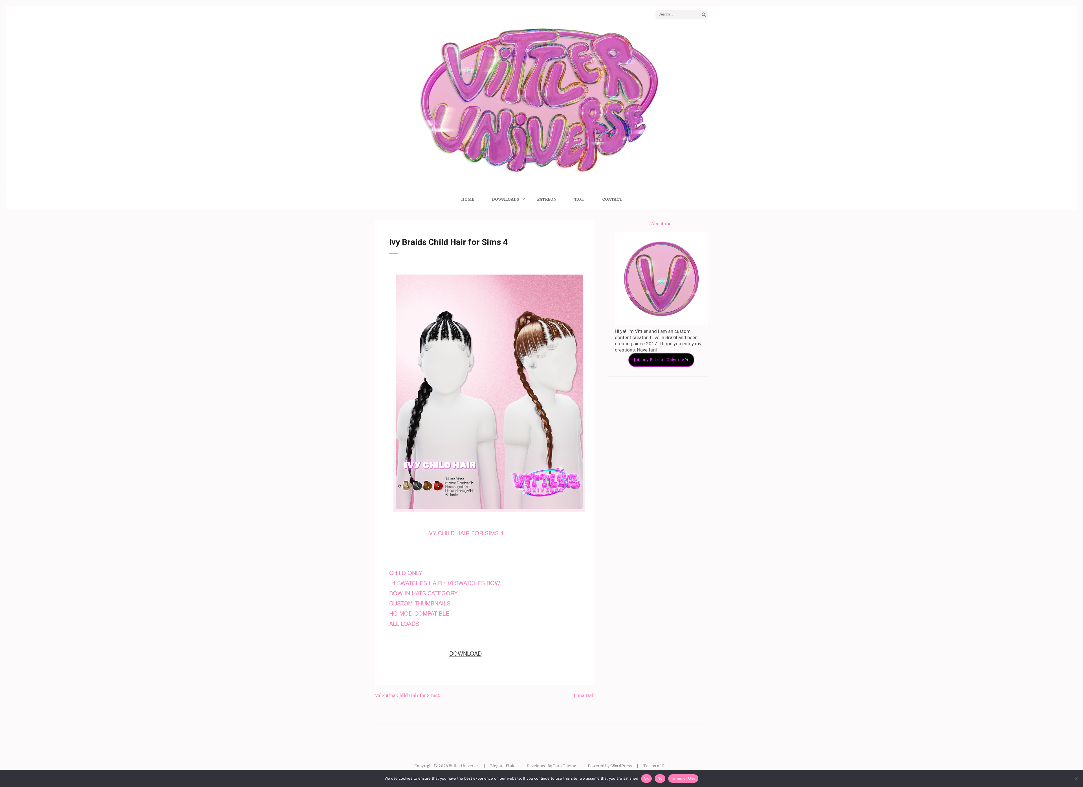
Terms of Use (656, 766)
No (660, 778)
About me (661, 223)
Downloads (505, 199)
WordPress (621, 766)
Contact (612, 199)
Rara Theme (564, 766)
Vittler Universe (463, 766)
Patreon (546, 199)
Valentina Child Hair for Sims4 (407, 695)
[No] (1076, 778)
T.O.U (579, 199)
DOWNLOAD (465, 653)
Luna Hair (584, 695)
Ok (646, 778)
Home (467, 199)
